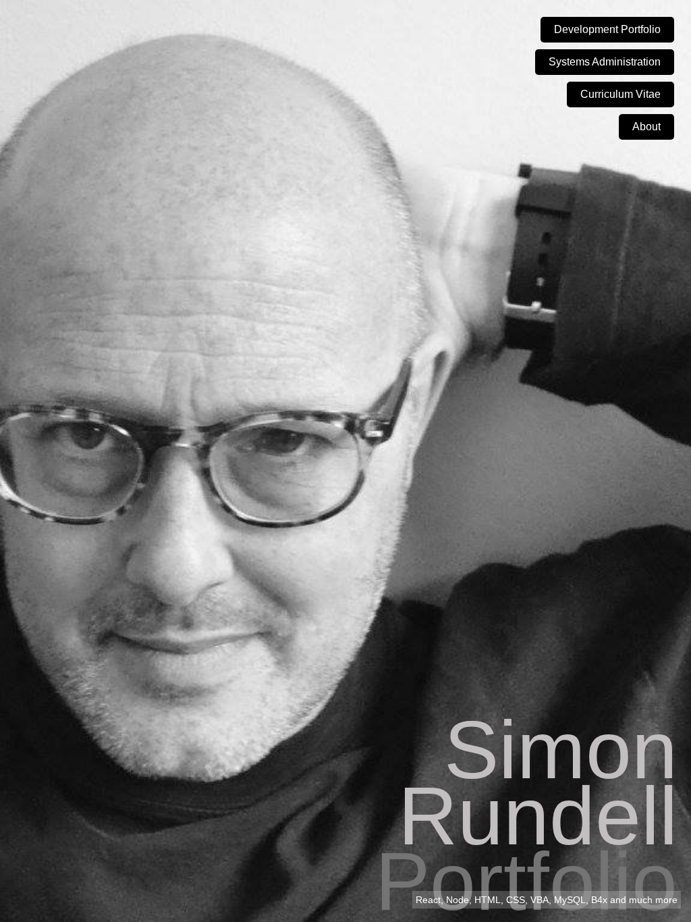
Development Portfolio (607, 29)
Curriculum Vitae (620, 94)
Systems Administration (605, 61)
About (646, 126)
